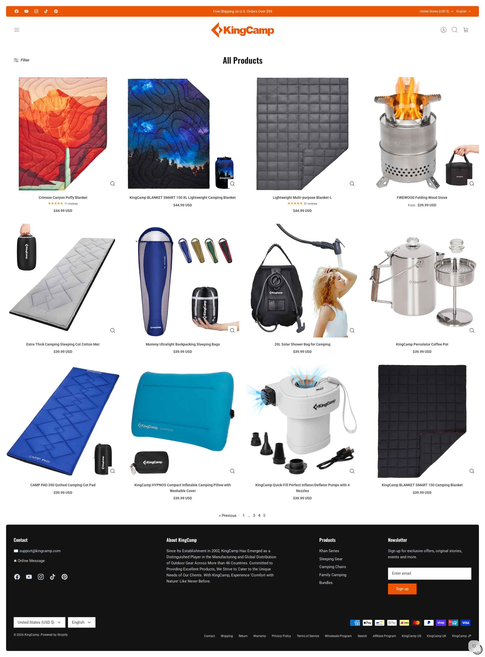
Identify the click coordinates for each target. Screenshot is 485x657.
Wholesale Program (338, 636)
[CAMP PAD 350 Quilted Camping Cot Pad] (63, 421)
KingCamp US (411, 636)
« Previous (227, 515)
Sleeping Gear (331, 559)
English (461, 11)
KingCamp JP (461, 636)
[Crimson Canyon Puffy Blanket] (63, 134)
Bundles (326, 582)
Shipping (227, 636)
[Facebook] (16, 11)
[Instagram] (36, 11)
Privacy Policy (281, 636)
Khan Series (329, 551)
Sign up (402, 589)
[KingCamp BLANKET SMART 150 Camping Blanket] (422, 421)
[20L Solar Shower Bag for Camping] (302, 280)
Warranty (259, 636)
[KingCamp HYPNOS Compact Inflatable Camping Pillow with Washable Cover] (182, 421)
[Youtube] (26, 11)
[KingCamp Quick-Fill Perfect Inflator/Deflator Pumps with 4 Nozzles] (302, 421)
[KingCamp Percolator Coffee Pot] (422, 280)
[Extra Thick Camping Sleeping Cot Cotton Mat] (63, 280)
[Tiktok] (46, 11)
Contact (209, 636)
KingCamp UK (436, 636)
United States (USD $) (434, 11)
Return (243, 636)
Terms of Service (308, 636)
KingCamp (32, 635)
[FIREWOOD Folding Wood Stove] (422, 134)
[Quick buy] (112, 183)
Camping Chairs (332, 567)
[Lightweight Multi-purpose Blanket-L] (302, 134)
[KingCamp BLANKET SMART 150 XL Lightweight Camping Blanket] (182, 134)
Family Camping (332, 575)
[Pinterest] (56, 11)
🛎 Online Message (29, 560)
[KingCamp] (242, 30)
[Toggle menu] (19, 30)
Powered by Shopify (54, 635)
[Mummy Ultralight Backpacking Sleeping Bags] (182, 280)
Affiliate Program (384, 636)
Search (362, 636)
